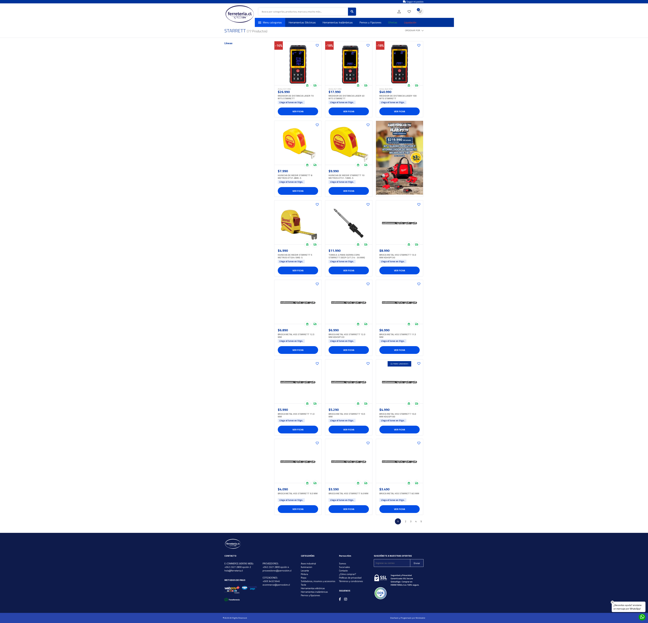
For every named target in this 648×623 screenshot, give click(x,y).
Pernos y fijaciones (310, 595)
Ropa (303, 577)
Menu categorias (272, 22)
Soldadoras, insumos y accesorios (318, 581)
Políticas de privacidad (350, 577)
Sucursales (344, 567)
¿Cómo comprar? (347, 574)
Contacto (343, 570)
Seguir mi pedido (415, 1)
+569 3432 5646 (271, 581)
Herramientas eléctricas (313, 588)
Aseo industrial (308, 563)
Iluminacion (306, 567)
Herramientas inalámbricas (314, 592)
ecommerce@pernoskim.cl (276, 584)
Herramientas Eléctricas (302, 22)
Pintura (304, 574)
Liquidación (410, 22)
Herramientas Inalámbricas (337, 22)
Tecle (303, 584)
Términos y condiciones (351, 581)
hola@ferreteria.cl (233, 570)
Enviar (417, 563)
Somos (342, 563)
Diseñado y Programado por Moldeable (407, 617)
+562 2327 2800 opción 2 (237, 567)
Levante (305, 570)
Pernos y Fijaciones (370, 22)
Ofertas (392, 22)
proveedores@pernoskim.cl (277, 570)
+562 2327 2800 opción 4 (276, 567)
